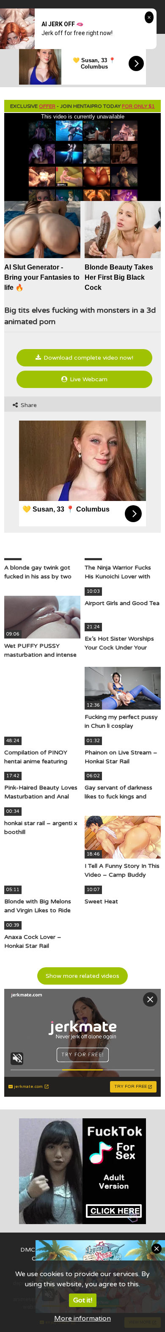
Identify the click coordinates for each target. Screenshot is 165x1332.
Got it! (82, 1300)
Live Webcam (87, 379)
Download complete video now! (87, 357)
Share (28, 405)
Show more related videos (82, 976)
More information (82, 1318)
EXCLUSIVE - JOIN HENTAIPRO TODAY (82, 106)
